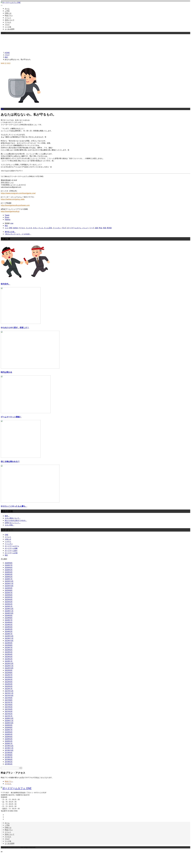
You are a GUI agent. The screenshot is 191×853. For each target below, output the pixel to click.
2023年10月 (9, 640)
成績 (96, 228)
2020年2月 (8, 741)
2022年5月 (8, 679)
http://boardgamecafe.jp (10, 211)
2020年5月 (8, 734)
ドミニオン (57, 228)
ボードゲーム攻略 (11, 548)
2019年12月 (9, 746)
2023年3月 (8, 656)
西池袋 (109, 228)
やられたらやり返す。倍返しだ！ (15, 327)
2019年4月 (8, 764)
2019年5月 (8, 762)
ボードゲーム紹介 (11, 550)
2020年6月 (8, 732)
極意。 (7, 516)
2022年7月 (8, 675)
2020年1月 (8, 743)
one (11, 223)
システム (8, 541)
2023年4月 (8, 654)
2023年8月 (8, 645)
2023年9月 (8, 643)
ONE (10, 228)
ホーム (7, 8)
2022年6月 (8, 677)
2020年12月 (9, 718)
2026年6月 (8, 567)
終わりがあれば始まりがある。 (16, 520)
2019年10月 (9, 750)
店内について (9, 20)
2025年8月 (8, 590)
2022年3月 (8, 684)
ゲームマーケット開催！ (11, 417)
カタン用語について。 (13, 518)
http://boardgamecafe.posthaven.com (15, 205)
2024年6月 (8, 622)
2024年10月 (9, 613)
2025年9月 (8, 588)
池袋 (104, 228)
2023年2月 (8, 659)
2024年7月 (8, 620)
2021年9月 (8, 698)
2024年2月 (8, 631)
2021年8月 (8, 700)
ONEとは (8, 13)
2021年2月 (8, 714)
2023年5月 (8, 652)
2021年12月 (9, 691)
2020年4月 (8, 736)
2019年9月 (8, 752)
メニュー (85, 228)
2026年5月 (8, 570)
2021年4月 (8, 709)
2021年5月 (8, 707)
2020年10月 (9, 723)
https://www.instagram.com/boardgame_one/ (18, 193)
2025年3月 (8, 602)
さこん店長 (48, 228)
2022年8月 (8, 672)
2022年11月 (9, 666)
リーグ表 (8, 27)
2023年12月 (9, 636)
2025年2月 (8, 604)
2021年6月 (8, 704)
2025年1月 (8, 606)
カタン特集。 (9, 525)
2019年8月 (8, 755)
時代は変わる (6, 372)
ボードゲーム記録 (11, 553)
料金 (100, 228)
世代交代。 (5, 284)
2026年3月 (8, 574)
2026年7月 (8, 565)
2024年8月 (8, 618)
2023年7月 (8, 647)
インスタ (29, 228)
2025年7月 (8, 592)
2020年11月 (9, 720)
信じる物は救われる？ (10, 461)
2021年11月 (9, 693)
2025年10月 (9, 586)
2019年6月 (8, 759)
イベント (8, 18)
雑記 (2, 109)
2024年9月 (8, 615)
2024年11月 (9, 611)
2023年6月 (8, 650)
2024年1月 (8, 634)
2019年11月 (9, 748)
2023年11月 (9, 638)
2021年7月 (8, 702)
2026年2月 (8, 576)
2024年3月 (8, 629)
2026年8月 (8, 563)
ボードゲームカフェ (74, 228)
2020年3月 (8, 739)
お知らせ (8, 539)
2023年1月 (8, 661)
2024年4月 (8, 627)
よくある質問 (9, 29)
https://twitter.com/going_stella (12, 199)
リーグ (91, 228)
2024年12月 (9, 608)
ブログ (7, 24)
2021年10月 (9, 695)
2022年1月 (8, 688)
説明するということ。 (13, 523)
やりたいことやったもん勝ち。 (14, 506)
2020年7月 (8, 730)
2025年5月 (8, 597)
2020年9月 (8, 725)
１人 (6, 228)
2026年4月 (8, 572)
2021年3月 (8, 711)
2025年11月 (9, 583)
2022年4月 (8, 682)
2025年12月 (9, 581)
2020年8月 (8, 727)
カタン (35, 228)
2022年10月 (9, 668)
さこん (40, 228)
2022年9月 (8, 670)
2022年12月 (9, 663)
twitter (15, 228)
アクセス (8, 22)
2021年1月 (8, 716)
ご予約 (7, 11)
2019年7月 (8, 757)
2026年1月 (8, 579)
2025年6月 (8, 595)
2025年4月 (8, 599)
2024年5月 (8, 624)
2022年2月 (8, 686)
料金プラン (9, 15)
